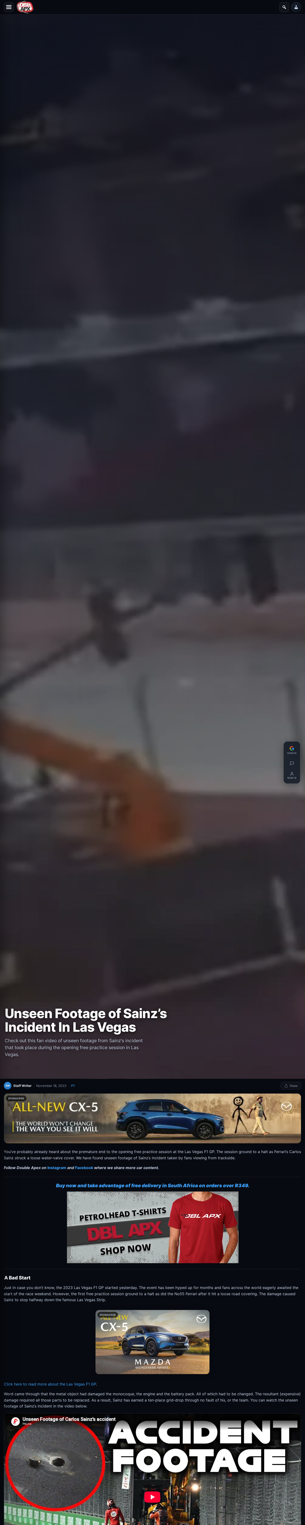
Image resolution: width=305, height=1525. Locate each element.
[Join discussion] (292, 763)
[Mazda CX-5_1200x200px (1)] (152, 1118)
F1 (73, 1086)
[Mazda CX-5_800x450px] (152, 1342)
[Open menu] (9, 7)
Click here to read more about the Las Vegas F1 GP (50, 1384)
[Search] (284, 7)
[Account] (296, 7)
